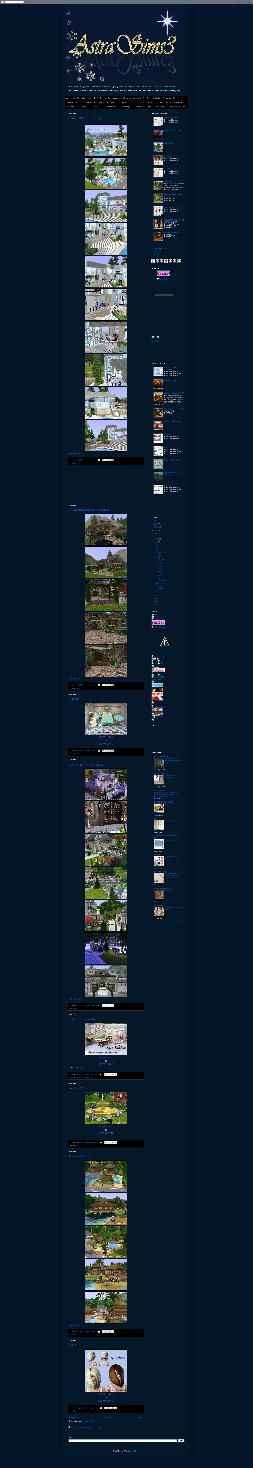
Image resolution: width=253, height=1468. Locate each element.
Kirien (166, 804)
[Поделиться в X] (108, 460)
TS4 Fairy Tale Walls (171, 821)
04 (157, 604)
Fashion (101, 102)
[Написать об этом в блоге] (105, 460)
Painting (125, 107)
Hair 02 (73, 1345)
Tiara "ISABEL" (169, 169)
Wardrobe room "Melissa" (173, 422)
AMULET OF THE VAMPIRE (174, 220)
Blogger (137, 1451)
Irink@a (157, 855)
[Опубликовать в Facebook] (110, 460)
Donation (87, 102)
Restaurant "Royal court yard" (87, 764)
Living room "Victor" (171, 233)
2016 (156, 521)
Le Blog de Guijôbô (161, 757)
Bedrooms (101, 98)
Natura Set (168, 890)
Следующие (73, 1417)
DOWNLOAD (106, 1133)
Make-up (178, 102)
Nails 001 (167, 434)
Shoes (150, 107)
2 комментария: (90, 685)
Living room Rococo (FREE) (174, 393)
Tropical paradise (79, 1156)
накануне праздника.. (172, 840)
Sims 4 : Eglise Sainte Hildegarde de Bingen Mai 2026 (173, 760)
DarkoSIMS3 (159, 905)
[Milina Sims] (159, 717)
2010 (156, 533)
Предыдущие (138, 1417)
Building (116, 98)
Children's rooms (134, 98)
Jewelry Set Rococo (171, 118)
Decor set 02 (168, 485)
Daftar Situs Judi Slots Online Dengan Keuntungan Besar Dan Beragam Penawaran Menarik (166, 794)
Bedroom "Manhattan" (172, 460)
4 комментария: (90, 750)
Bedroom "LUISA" (80, 698)
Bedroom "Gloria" (170, 380)
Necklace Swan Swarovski (173, 156)
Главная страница (106, 1417)
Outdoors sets (110, 107)
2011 (156, 530)
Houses (124, 102)
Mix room (70, 107)
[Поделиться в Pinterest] (113, 460)
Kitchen (137, 102)
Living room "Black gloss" (173, 131)
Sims (162, 107)
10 (157, 542)
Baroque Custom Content (163, 889)
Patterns (138, 107)
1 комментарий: (90, 460)
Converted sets (153, 98)
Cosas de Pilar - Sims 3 (163, 773)
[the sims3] (156, 617)
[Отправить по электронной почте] (103, 460)
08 (157, 548)
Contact (156, 254)
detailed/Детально (75, 453)
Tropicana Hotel (170, 182)
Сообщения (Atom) (88, 1421)
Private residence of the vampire (89, 509)
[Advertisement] (106, 484)
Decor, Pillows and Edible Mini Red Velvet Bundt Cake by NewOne (173, 875)
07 (157, 595)
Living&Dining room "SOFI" (174, 409)
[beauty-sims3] (157, 700)
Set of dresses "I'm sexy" (173, 207)
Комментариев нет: (91, 1074)
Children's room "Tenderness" (170, 368)
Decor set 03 (168, 447)
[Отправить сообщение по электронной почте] (98, 460)
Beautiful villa (169, 143)
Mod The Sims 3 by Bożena (164, 802)
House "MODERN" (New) (85, 118)
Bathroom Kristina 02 (82, 1019)
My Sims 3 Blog (160, 872)
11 (157, 539)
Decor (168, 98)
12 (157, 536)
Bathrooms (86, 98)
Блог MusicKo (159, 790)
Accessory (70, 98)
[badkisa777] (157, 706)
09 (157, 545)
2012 (156, 527)
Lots (166, 102)
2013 (156, 524)
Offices (95, 107)
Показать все (180, 921)
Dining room (72, 102)
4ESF (81, 1067)
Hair (113, 102)
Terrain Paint (175, 107)
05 (157, 601)
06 (157, 598)
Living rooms (152, 102)
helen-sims (158, 819)
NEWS (83, 107)
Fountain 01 (76, 1088)
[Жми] (157, 703)
